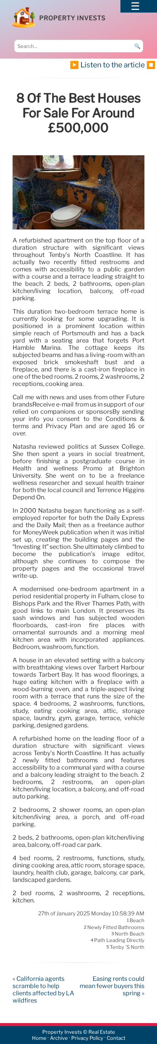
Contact (116, 1038)
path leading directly (119, 940)
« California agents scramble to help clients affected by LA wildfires (43, 989)
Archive (59, 1038)
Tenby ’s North (127, 947)
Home (39, 1038)
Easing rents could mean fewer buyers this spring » (112, 986)
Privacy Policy (87, 1038)
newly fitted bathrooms (115, 927)
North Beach (129, 934)
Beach (137, 921)
